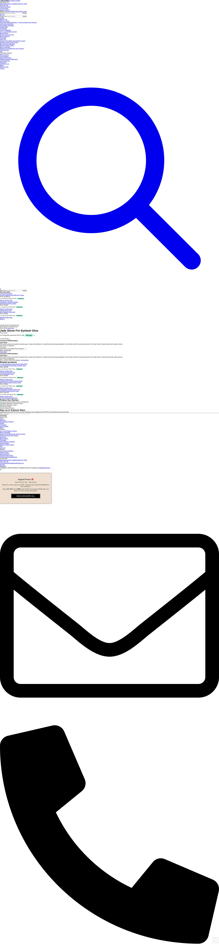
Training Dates (4, 443)
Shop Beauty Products (7, 421)
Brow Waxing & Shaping (7, 441)
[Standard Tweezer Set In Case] (10, 389)
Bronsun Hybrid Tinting (7, 445)
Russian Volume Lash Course (9, 435)
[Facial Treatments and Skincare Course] (6, 293)
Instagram (3, 466)
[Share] (1, 504)
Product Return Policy (6, 455)
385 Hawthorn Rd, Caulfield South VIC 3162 (13, 4)
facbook (2, 464)
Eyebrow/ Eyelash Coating (8, 303)
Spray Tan (3, 437)
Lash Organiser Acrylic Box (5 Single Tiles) (13, 365)
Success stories (5, 10)
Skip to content (15, 0)
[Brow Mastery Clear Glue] (5, 310)
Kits (1, 446)
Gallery (2, 423)
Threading (3, 440)
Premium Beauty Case (7, 374)
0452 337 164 (4, 5)
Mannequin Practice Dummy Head (10, 382)
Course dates (4, 8)
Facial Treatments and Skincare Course (12, 295)
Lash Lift (2, 448)
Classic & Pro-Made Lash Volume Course (12, 434)
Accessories (24, 360)
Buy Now (9, 300)
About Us (3, 420)
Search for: (3, 13)
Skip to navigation (5, 0)
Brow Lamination (5, 432)
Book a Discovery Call (26, 496)
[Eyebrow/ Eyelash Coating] (9, 302)
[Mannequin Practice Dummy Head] (11, 381)
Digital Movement (44, 468)
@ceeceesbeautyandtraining (8, 398)
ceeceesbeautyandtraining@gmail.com (12, 463)
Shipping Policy (5, 454)
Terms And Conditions (6, 451)
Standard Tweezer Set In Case (9, 391)
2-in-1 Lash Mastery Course (8, 431)
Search (24, 13)
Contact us (3, 425)
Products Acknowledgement (8, 457)
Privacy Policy (4, 452)
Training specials (5, 7)
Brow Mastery (4, 438)
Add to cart (3, 300)
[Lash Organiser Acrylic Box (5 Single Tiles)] (13, 364)
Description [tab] (3, 352)
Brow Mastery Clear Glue (7, 312)
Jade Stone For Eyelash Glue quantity (11, 348)
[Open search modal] (109, 287)
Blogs (2, 428)
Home (2, 418)
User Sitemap (4, 426)
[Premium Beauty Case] (7, 372)
